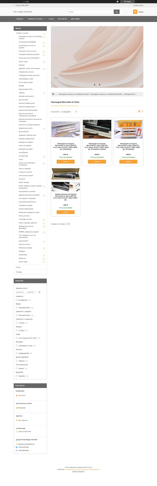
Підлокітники (23, 241)
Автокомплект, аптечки (27, 191)
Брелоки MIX (23, 100)
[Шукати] (117, 12)
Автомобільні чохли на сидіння (27, 46)
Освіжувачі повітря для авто (29, 75)
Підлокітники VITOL (26, 89)
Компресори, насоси (26, 72)
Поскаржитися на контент (73, 469)
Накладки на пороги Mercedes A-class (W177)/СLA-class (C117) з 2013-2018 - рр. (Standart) (65, 146)
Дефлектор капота (25, 128)
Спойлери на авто (25, 219)
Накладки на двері (25, 149)
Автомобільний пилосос (27, 202)
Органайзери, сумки (26, 79)
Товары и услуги (34, 19)
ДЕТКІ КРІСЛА (24, 131)
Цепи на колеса (24, 244)
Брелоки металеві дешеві (28, 110)
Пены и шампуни (25, 168)
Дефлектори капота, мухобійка (26, 227)
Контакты (62, 19)
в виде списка (142, 111)
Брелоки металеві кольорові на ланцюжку (30, 120)
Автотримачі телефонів (27, 198)
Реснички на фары (25, 248)
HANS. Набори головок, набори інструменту (30, 187)
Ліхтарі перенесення (26, 209)
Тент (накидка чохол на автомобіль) (27, 236)
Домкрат (22, 251)
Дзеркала (22, 258)
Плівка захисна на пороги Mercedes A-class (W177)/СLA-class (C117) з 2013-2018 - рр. (65, 197)
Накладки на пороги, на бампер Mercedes (106, 94)
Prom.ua (89, 467)
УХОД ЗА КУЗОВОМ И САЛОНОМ (27, 164)
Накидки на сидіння (26, 142)
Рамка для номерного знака (29, 212)
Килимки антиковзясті (26, 96)
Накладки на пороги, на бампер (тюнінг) (74, 94)
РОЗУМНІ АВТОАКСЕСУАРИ (29, 54)
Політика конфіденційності (91, 469)
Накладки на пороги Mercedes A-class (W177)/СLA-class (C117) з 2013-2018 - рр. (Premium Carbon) (97, 146)
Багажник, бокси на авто (28, 51)
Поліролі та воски (25, 172)
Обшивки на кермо (25, 205)
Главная (19, 19)
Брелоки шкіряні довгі (27, 103)
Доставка (75, 19)
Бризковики (23, 255)
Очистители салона (26, 175)
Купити (65, 161)
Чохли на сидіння (25, 145)
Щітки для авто (24, 216)
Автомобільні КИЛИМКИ (27, 42)
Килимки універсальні (26, 139)
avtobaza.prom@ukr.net (26, 444)
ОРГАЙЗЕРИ (23, 152)
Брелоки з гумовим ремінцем (29, 125)
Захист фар (23, 262)
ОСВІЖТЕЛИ (23, 156)
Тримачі (21, 93)
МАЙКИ (21, 86)
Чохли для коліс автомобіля (29, 58)
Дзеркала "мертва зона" (27, 135)
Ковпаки (22, 65)
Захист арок (23, 61)
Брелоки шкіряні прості (27, 107)
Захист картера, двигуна (28, 223)
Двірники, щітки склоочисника (29, 68)
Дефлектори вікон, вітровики (29, 195)
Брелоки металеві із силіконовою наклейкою (27, 114)
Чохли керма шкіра (26, 82)
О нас (51, 19)
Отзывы (19, 272)
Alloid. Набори (24, 182)
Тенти (21, 159)
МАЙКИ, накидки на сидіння (29, 232)
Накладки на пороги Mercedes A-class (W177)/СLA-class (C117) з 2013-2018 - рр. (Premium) (128, 146)
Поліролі (22, 179)
